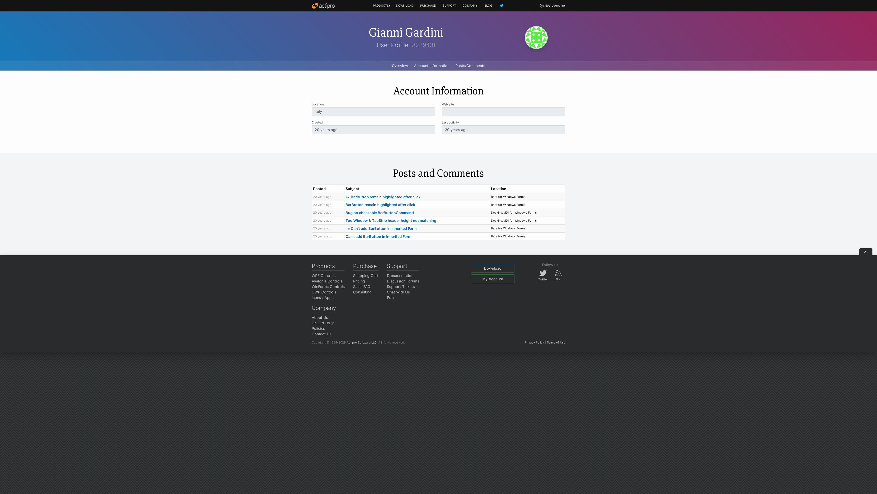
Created (317, 122)
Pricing (359, 281)
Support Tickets (401, 286)
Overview (400, 65)
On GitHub (321, 323)
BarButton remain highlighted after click (383, 197)
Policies (318, 328)
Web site (448, 104)
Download (493, 268)
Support (397, 266)
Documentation (400, 275)
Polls (391, 297)
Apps (329, 297)
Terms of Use (556, 342)
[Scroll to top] (865, 251)
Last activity (450, 122)
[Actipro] (323, 5)
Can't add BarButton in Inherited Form (381, 228)
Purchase (365, 266)
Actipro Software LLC (362, 342)
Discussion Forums (403, 281)
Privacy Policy (534, 342)
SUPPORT (449, 5)
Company (324, 308)
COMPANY (470, 5)
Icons (316, 297)
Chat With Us (398, 292)
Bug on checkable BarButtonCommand (380, 212)
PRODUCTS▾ (381, 5)
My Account (492, 279)
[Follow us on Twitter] (501, 5)
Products (323, 266)
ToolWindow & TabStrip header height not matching (391, 220)
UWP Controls (324, 292)
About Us (320, 317)
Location (318, 104)
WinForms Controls (328, 286)
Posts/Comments (470, 65)
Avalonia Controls (327, 281)
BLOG (488, 5)
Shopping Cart (365, 275)
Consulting (362, 292)
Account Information (431, 65)
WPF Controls (323, 275)
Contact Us (321, 334)
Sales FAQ (361, 286)
